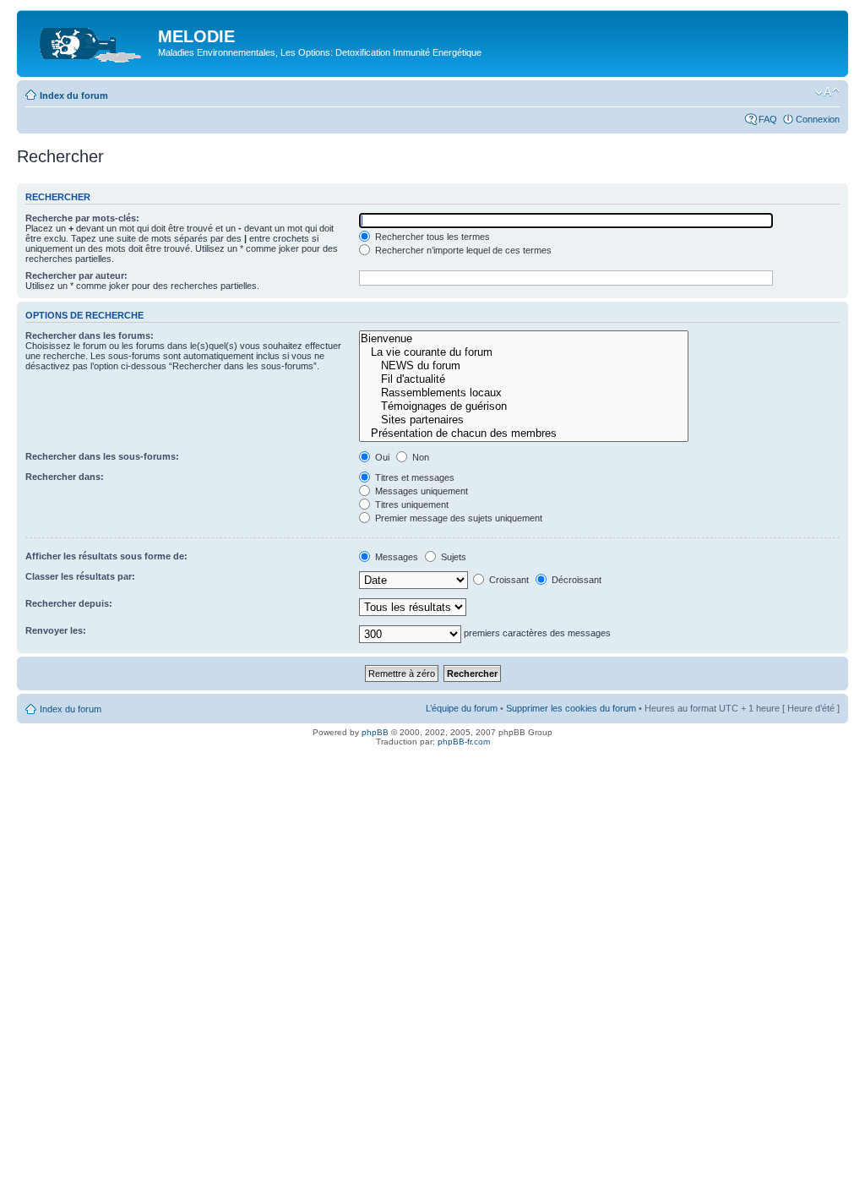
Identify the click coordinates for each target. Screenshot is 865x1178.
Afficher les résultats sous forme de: (106, 556)
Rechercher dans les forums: (89, 335)
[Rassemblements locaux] (523, 393)
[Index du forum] (89, 41)
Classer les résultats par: (80, 576)
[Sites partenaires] (523, 420)
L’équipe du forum (462, 708)
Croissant (508, 580)
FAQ (768, 119)
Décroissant (575, 580)
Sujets (452, 557)
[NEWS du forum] (523, 366)
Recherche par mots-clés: (82, 218)
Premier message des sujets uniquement (457, 518)
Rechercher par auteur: (76, 275)
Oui (381, 457)
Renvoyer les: (55, 630)
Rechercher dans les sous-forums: (102, 456)
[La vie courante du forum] (523, 352)
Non (419, 457)
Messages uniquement (420, 491)
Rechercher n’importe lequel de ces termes (462, 250)
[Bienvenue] (523, 339)
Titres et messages (413, 477)
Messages (395, 557)
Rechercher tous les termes (431, 237)
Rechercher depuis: (68, 603)
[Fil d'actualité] (523, 379)
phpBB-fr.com (464, 741)
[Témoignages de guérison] (523, 406)
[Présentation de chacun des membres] (523, 433)
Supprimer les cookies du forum (571, 708)
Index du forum (74, 95)
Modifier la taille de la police (827, 92)
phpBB (375, 732)
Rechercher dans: (64, 477)
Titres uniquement (411, 504)
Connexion (818, 119)
